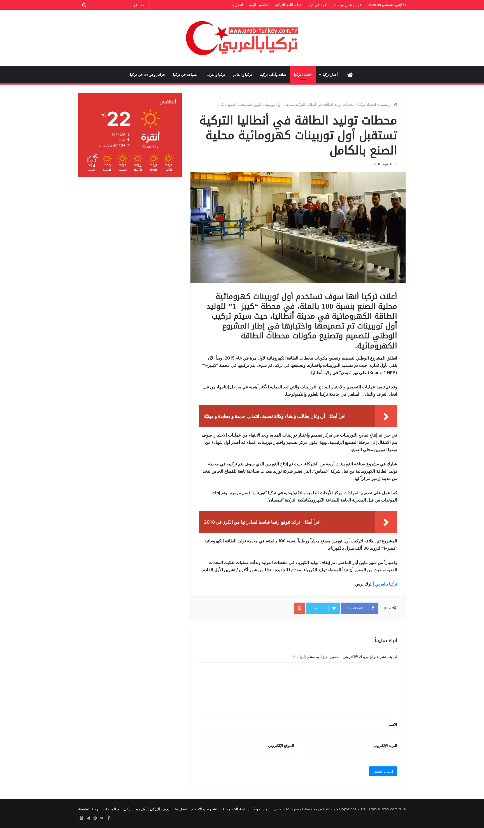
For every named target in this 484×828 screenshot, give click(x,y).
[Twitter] (101, 818)
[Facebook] (108, 818)
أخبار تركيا (330, 75)
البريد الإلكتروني (385, 745)
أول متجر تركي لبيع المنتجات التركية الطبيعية (112, 809)
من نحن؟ (260, 809)
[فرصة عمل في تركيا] (81, 818)
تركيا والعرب (215, 75)
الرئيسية (387, 104)
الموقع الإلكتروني (281, 745)
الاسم (392, 724)
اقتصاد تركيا (303, 75)
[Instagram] (95, 818)
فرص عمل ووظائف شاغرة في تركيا (333, 5)
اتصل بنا (237, 5)
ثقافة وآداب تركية (273, 75)
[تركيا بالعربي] (242, 38)
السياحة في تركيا (186, 75)
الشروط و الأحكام (204, 809)
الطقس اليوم (259, 5)
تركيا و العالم (242, 75)
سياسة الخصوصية (236, 809)
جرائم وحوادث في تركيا (147, 75)
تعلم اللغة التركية (288, 5)
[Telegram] (88, 818)
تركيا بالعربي (386, 584)
